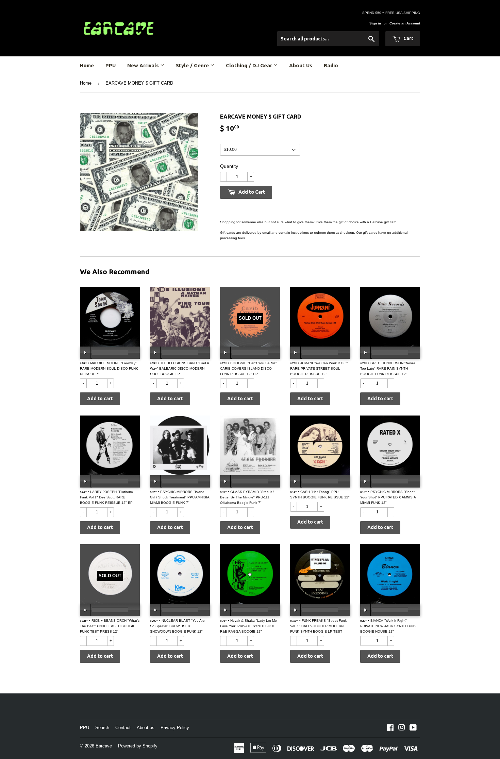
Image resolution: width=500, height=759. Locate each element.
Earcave (104, 745)
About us (145, 727)
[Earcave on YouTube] (413, 728)
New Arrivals (143, 65)
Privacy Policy (175, 727)
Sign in (375, 23)
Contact (123, 727)
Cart (407, 38)
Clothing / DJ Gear (249, 65)
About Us (300, 65)
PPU (110, 65)
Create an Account (404, 23)
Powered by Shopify (137, 745)
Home (87, 65)
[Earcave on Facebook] (390, 728)
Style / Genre (193, 65)
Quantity (229, 166)
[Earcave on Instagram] (401, 728)
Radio (331, 65)
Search (102, 727)
